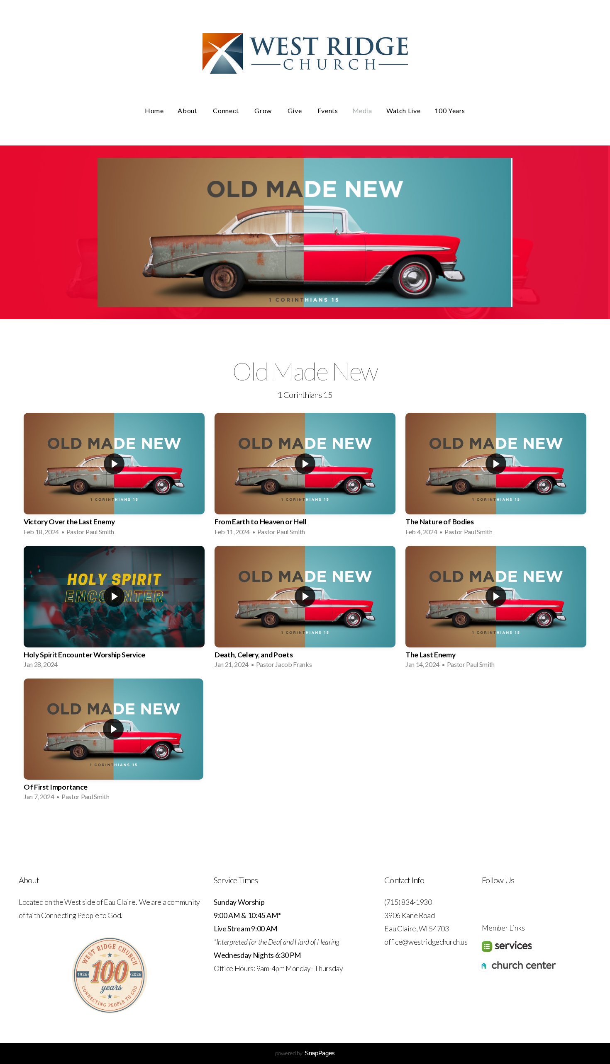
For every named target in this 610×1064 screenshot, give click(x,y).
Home (154, 110)
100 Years (449, 110)
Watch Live (403, 110)
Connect (226, 110)
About (188, 110)
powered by (305, 1053)
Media (362, 110)
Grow (263, 110)
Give (295, 110)
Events (327, 110)
